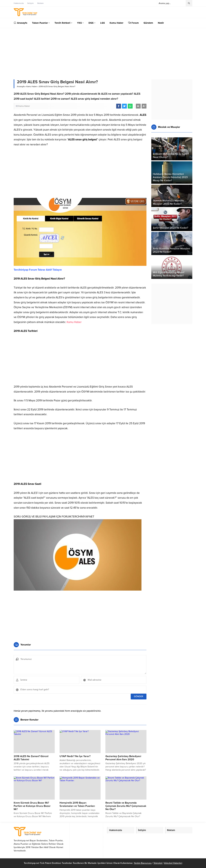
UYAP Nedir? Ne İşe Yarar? (75, 756)
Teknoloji (158, 863)
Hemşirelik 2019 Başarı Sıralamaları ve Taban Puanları (77, 804)
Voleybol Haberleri (173, 863)
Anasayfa (21, 86)
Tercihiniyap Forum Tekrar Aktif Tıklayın (38, 269)
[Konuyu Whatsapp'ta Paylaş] (130, 106)
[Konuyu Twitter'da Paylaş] (124, 106)
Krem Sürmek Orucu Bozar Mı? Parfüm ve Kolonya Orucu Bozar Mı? (32, 806)
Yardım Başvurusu (143, 863)
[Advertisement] (80, 173)
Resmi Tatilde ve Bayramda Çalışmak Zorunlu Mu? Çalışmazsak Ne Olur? (125, 806)
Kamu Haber (31, 86)
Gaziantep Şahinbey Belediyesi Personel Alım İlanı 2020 (123, 758)
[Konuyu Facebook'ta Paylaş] (118, 106)
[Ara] (189, 3)
